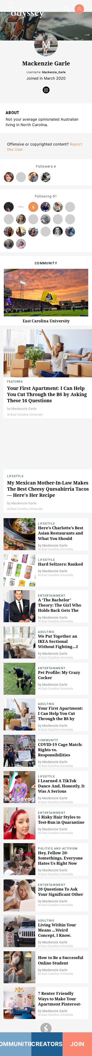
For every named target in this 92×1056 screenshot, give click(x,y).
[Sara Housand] (45, 207)
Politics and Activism (58, 848)
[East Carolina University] (33, 207)
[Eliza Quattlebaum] (21, 219)
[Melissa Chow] (45, 232)
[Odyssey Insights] (21, 207)
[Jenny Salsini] (21, 232)
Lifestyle (15, 476)
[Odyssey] (27, 13)
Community (48, 740)
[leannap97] (9, 219)
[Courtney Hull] (21, 244)
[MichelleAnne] (70, 207)
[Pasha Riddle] (9, 177)
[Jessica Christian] (21, 177)
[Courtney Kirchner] (9, 244)
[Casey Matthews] (58, 207)
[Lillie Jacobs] (45, 177)
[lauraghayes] (70, 219)
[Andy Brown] (33, 177)
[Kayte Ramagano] (9, 232)
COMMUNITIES (15, 1044)
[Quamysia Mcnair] (45, 219)
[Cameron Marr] (33, 219)
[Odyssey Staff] (9, 207)
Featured (15, 381)
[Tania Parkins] (33, 232)
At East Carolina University (25, 414)
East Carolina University (46, 321)
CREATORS (47, 1044)
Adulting (46, 632)
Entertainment (52, 595)
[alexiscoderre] (58, 219)
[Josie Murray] (70, 232)
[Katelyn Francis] (58, 232)
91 (55, 196)
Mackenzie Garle (24, 409)
